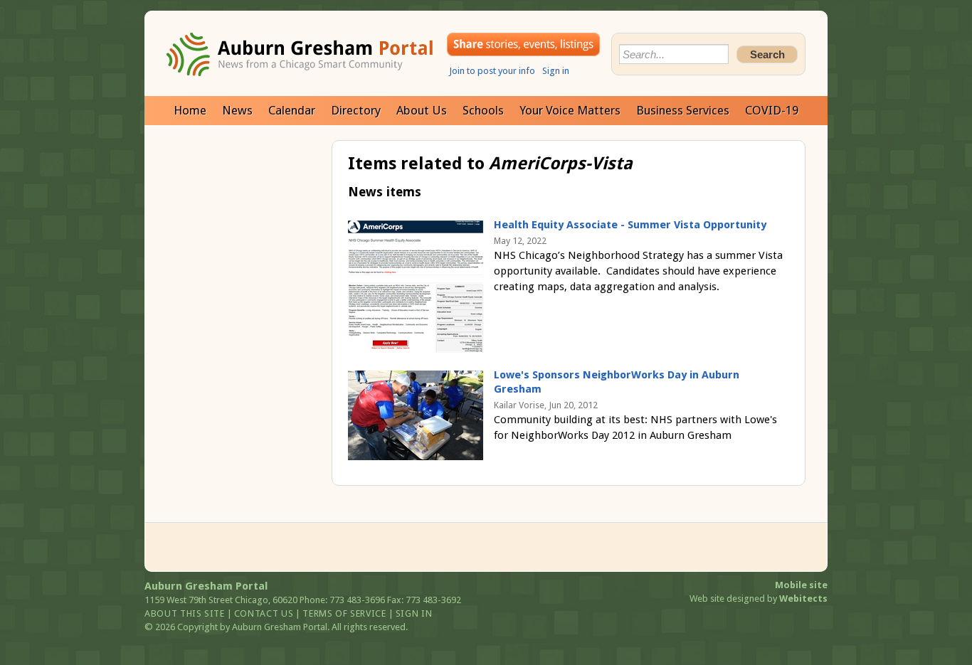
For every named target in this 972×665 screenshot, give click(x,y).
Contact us (264, 613)
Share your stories (523, 44)
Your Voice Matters (569, 110)
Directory (356, 110)
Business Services (682, 110)
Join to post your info (492, 70)
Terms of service (344, 613)
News (237, 110)
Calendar (291, 110)
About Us (421, 110)
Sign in (555, 70)
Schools (483, 110)
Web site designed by (759, 598)
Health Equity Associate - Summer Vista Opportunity (630, 224)
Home (190, 110)
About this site (184, 613)
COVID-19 (771, 110)
